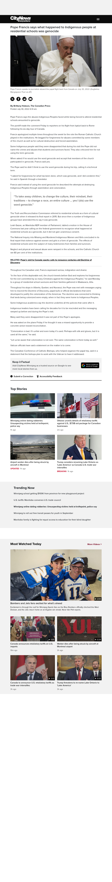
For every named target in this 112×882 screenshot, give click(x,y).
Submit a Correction (23, 376)
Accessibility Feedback (51, 376)
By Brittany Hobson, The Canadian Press (30, 106)
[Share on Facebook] (18, 99)
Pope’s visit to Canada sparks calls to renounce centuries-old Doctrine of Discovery (51, 261)
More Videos (93, 544)
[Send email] (30, 99)
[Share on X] (12, 99)
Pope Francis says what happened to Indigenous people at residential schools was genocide (53, 29)
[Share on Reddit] (24, 99)
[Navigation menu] (98, 19)
